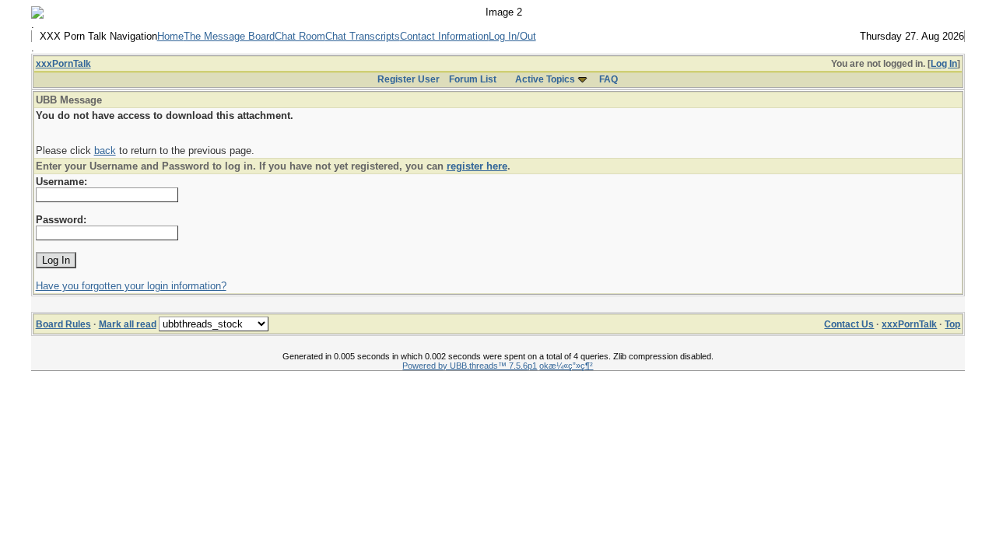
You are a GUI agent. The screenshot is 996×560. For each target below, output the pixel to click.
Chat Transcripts (362, 36)
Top (952, 324)
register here (477, 166)
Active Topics (545, 79)
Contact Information (444, 36)
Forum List (472, 79)
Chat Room (300, 36)
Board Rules (63, 324)
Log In (944, 63)
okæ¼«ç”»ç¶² (566, 365)
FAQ (608, 79)
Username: (61, 181)
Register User (408, 79)
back (105, 150)
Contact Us (849, 324)
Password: (61, 220)
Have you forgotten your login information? (131, 286)
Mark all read (127, 324)
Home (170, 36)
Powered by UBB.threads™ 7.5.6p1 (469, 365)
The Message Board (229, 36)
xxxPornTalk (63, 63)
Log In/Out (512, 36)
